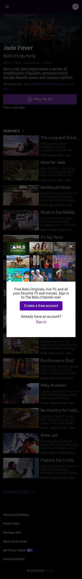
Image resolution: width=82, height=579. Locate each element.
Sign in (41, 322)
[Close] (71, 246)
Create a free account (41, 306)
